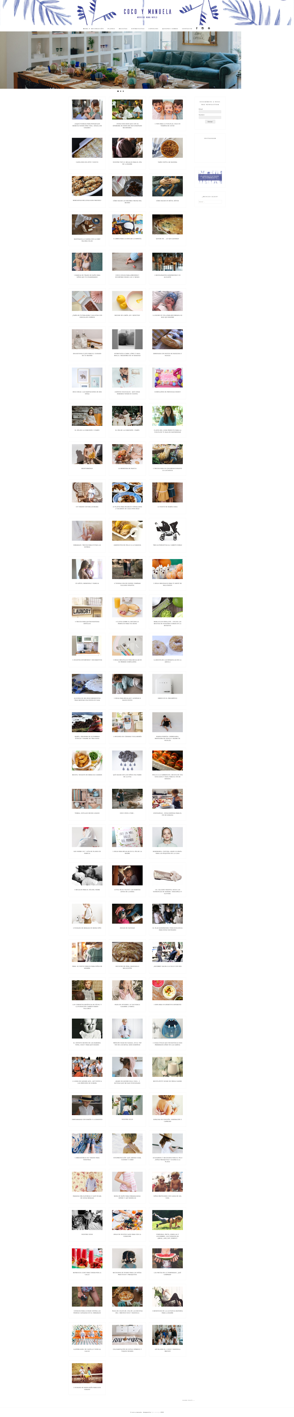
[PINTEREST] (209, 28)
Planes (111, 28)
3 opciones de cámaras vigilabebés (127, 736)
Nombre (202, 115)
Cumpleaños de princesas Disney (167, 392)
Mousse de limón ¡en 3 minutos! (127, 315)
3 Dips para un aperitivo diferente (167, 1004)
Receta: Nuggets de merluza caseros (87, 775)
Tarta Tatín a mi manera (167, 162)
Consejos (153, 28)
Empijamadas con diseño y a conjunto (87, 1119)
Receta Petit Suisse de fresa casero (167, 1081)
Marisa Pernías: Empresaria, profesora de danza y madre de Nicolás (167, 738)
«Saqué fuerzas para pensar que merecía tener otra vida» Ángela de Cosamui (87, 125)
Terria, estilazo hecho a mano (87, 813)
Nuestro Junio (87, 1234)
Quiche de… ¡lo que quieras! (167, 238)
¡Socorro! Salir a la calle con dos (168, 966)
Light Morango (155, 1412)
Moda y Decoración (93, 28)
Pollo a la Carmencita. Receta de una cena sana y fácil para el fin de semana (167, 776)
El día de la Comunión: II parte (87, 430)
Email (201, 109)
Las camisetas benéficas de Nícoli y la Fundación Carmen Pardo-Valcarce (87, 1006)
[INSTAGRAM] (203, 28)
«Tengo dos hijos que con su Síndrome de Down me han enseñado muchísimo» (127, 125)
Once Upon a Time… (127, 813)
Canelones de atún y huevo (87, 162)
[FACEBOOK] (197, 28)
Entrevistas (138, 28)
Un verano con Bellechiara (87, 506)
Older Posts (188, 1400)
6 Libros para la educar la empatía (127, 238)
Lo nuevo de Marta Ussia (168, 506)
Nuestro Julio (127, 1119)
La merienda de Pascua (127, 468)
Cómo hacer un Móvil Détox (167, 200)
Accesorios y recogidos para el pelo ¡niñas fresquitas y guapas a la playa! (167, 1159)
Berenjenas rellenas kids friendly (87, 200)
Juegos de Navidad (127, 928)
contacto (187, 28)
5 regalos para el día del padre (87, 889)
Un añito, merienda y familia (87, 583)
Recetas (123, 28)
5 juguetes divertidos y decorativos (87, 660)
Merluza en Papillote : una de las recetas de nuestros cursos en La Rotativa (167, 623)
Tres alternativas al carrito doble (167, 545)
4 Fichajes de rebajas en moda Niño (87, 928)
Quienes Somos (170, 28)
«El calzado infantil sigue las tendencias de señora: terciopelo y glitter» (167, 891)
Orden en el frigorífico (167, 698)
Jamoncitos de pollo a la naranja (127, 545)
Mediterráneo (87, 468)
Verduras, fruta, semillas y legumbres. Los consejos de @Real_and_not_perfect (167, 1236)
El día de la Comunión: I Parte (127, 430)
